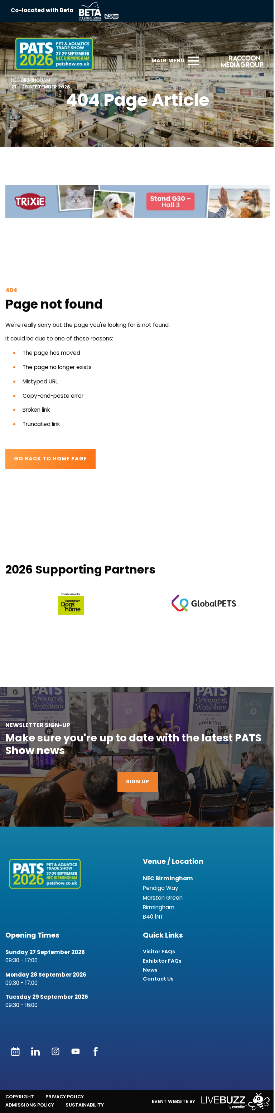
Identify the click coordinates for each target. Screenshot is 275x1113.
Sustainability (85, 1105)
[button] (137, 201)
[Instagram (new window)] (55, 1051)
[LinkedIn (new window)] (35, 1051)
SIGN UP (137, 782)
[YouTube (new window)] (75, 1051)
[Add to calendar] (15, 1051)
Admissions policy (29, 1105)
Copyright (19, 1096)
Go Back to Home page (50, 459)
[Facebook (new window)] (95, 1051)
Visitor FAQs (159, 952)
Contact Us (158, 979)
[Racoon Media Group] (240, 62)
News (150, 970)
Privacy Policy (64, 1096)
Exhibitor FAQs (162, 961)
